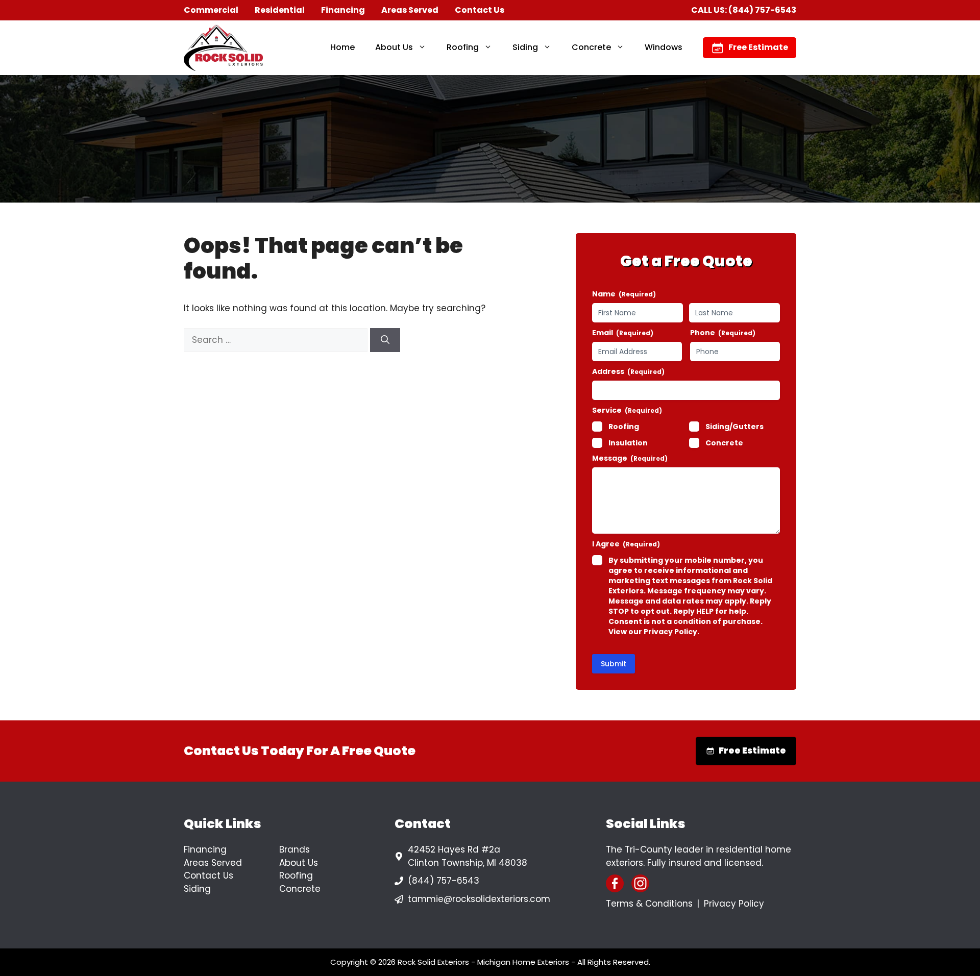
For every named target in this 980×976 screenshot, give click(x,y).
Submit (613, 664)
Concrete (591, 47)
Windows (663, 47)
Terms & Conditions (649, 903)
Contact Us (479, 10)
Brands (294, 849)
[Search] (385, 340)
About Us (394, 47)
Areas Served (409, 10)
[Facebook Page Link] (615, 883)
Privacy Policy (734, 903)
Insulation (628, 443)
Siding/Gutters (734, 426)
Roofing (463, 47)
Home (342, 47)
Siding (525, 47)
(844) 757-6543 (762, 10)
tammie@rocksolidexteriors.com (479, 899)
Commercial (211, 10)
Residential (280, 10)
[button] (424, 47)
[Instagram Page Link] (640, 883)
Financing (343, 10)
